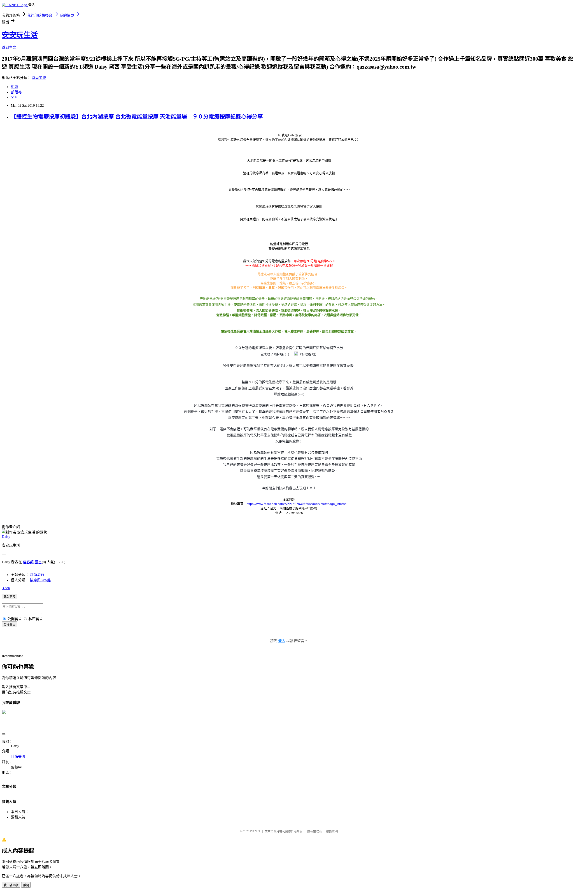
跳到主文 (9, 47)
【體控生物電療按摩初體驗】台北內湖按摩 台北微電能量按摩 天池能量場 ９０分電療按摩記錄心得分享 (137, 117)
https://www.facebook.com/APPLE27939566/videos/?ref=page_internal (297, 504)
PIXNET (255, 831)
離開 (26, 885)
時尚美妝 (39, 78)
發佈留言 (9, 624)
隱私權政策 (314, 831)
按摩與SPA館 (40, 580)
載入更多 (9, 596)
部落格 (16, 92)
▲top (6, 588)
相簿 (14, 87)
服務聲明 (332, 831)
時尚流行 (37, 575)
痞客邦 (28, 562)
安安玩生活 (20, 35)
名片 (14, 97)
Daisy (6, 536)
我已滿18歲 (11, 885)
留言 (38, 562)
